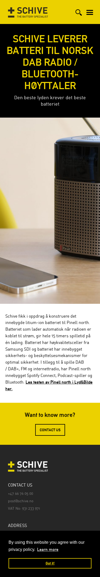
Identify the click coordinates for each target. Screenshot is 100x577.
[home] (26, 9)
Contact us (50, 430)
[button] (90, 10)
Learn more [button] (47, 549)
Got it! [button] (50, 563)
